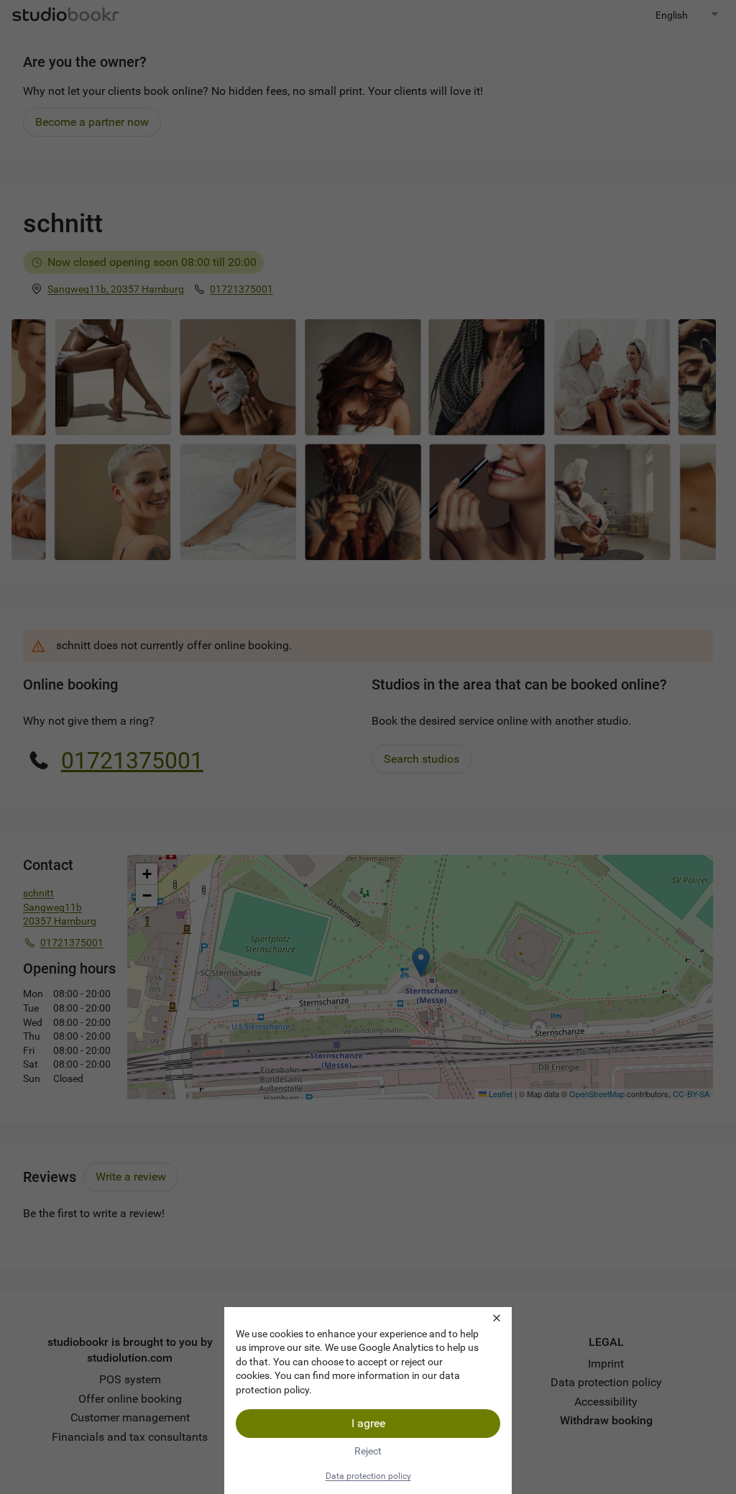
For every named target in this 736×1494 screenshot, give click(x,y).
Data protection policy (368, 1476)
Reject (368, 1451)
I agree (368, 1423)
